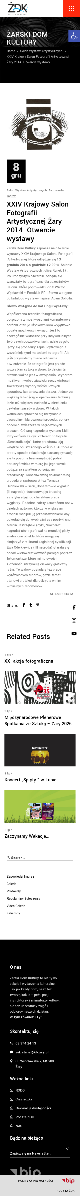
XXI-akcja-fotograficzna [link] (28, 661)
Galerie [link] (11, 884)
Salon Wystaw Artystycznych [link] (41, 51)
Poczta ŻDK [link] (65, 1191)
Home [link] (11, 51)
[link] (74, 36)
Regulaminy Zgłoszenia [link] (23, 898)
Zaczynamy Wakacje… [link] (26, 836)
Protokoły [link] (14, 891)
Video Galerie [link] (16, 906)
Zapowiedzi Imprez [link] (20, 876)
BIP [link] (68, 1181)
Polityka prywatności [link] (35, 1181)
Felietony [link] (13, 913)
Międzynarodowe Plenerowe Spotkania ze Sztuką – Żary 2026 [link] (38, 720)
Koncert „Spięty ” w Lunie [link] (30, 780)
